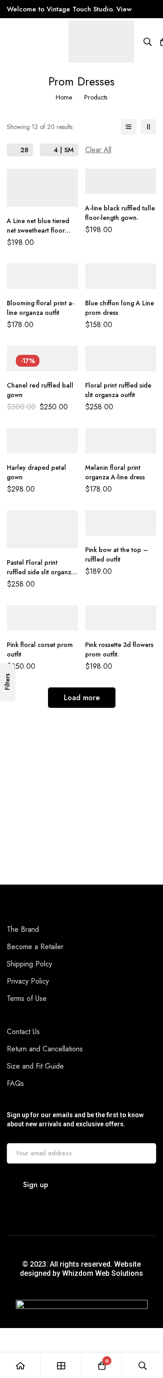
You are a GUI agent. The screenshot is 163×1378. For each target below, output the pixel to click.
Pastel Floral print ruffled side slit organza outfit (41, 572)
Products (95, 97)
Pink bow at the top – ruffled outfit (116, 554)
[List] (128, 126)
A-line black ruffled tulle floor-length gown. (120, 213)
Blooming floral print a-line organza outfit (40, 307)
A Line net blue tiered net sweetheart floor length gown (38, 230)
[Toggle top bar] (154, 9)
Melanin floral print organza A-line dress (115, 472)
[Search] (147, 41)
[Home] (20, 1365)
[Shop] (61, 1365)
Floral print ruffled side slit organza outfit (118, 390)
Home (64, 97)
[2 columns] (148, 126)
